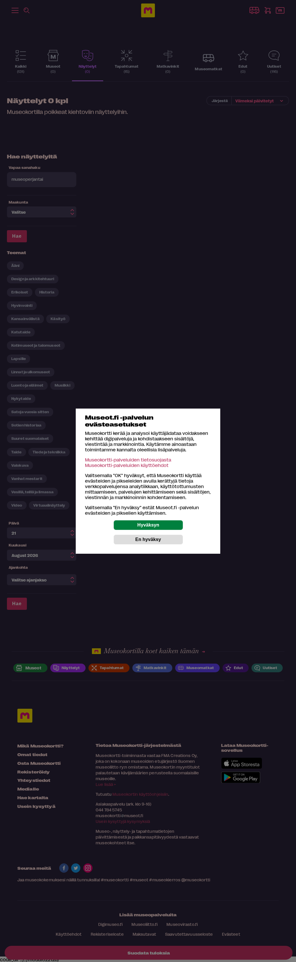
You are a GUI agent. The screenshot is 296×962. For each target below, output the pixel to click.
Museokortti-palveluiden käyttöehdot (127, 465)
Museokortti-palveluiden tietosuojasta (128, 459)
